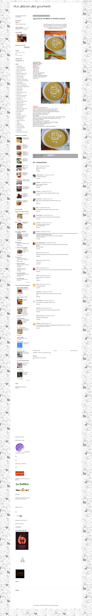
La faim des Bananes (21, 268)
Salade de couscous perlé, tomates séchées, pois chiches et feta (23, 259)
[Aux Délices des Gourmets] (16, 54)
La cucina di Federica (21, 327)
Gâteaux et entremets (21, 95)
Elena (37, 207)
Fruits (18, 93)
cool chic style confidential (22, 307)
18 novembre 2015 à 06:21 (45, 260)
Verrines (18, 130)
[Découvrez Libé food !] (16, 456)
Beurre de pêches (26, 213)
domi (37, 252)
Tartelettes (19, 124)
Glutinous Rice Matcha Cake (22, 338)
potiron (59, 24)
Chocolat (18, 82)
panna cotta (19, 105)
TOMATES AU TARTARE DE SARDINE (25, 173)
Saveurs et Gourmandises (22, 247)
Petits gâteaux (19, 110)
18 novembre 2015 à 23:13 (45, 284)
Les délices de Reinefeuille (22, 222)
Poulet (18, 114)
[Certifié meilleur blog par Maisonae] (22, 387)
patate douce (56, 27)
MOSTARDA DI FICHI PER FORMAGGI (25, 373)
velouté (54, 24)
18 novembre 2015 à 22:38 (44, 275)
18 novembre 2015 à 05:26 (44, 252)
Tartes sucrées (19, 126)
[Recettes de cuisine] (19, 475)
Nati (37, 267)
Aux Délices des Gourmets (20, 52)
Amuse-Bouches (20, 67)
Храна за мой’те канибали (22, 287)
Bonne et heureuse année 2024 (22, 279)
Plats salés (19, 111)
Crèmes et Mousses (20, 85)
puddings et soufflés (20, 115)
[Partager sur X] (51, 155)
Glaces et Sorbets (20, 96)
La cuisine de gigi (20, 278)
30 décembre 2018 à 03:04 (46, 323)
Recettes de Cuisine (21, 452)
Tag (17, 121)
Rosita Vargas (39, 215)
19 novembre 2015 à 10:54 (47, 291)
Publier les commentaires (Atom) (44, 352)
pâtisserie (18, 107)
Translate (25, 28)
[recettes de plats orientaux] (21, 520)
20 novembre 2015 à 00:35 (49, 315)
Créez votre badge (18, 55)
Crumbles (18, 88)
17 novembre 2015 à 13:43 (46, 191)
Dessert (18, 91)
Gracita (37, 231)
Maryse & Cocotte (40, 315)
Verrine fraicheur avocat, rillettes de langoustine (26, 235)
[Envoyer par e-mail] (48, 155)
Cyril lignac (19, 89)
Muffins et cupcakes (20, 104)
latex (49, 605)
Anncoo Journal (20, 337)
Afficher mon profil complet (20, 24)
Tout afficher (28, 380)
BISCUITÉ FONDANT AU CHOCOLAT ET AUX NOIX (25, 146)
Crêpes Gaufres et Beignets (22, 86)
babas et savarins (20, 69)
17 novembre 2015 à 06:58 (44, 166)
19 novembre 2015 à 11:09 (48, 300)
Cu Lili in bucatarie (21, 318)
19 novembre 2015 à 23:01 (46, 308)
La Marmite (19, 242)
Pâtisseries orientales (21, 108)
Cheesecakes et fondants (21, 80)
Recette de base (20, 117)
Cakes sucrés (19, 77)
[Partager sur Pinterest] (53, 155)
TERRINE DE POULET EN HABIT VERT (25, 159)
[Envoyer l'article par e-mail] (46, 155)
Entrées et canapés (20, 92)
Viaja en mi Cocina (21, 351)
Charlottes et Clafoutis (21, 79)
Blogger (56, 605)
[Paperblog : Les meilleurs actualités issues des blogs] (19, 516)
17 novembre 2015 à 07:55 (48, 175)
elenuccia (38, 191)
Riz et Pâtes (19, 118)
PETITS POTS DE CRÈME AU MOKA (26, 180)
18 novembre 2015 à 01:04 (50, 242)
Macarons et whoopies (21, 101)
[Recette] (17, 494)
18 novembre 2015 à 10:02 (43, 267)
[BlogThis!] (49, 155)
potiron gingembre (63, 25)
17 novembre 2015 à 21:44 (46, 222)
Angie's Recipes (39, 175)
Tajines (18, 123)
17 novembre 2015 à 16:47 (47, 198)
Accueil (55, 350)
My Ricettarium (39, 300)
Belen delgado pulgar (40, 242)
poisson (18, 113)
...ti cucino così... (20, 371)
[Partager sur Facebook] (52, 155)
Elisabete (38, 182)
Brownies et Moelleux (21, 73)
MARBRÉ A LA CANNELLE (25, 201)
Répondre (38, 170)
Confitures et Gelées (21, 83)
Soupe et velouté (20, 120)
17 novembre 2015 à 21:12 (47, 215)
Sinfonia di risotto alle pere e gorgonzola (26, 363)
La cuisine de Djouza (21, 273)
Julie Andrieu (19, 99)
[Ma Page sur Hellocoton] (20, 463)
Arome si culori (20, 341)
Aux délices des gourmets (31, 6)
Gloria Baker (38, 198)
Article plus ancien (73, 350)
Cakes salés (19, 76)
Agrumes (18, 66)
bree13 (37, 260)
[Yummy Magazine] (22, 566)
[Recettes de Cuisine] (19, 436)
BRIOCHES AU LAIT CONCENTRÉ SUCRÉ (25, 167)
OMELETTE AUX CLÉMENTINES (25, 138)
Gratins (18, 98)
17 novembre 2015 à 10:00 (46, 182)
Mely (37, 166)
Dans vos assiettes (21, 263)
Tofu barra (25, 223)
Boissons (18, 71)
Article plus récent (36, 350)
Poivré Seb (38, 308)
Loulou (37, 275)
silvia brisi (38, 222)
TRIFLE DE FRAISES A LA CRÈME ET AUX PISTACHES (25, 153)
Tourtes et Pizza (20, 127)
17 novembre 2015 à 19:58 (44, 207)
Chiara (37, 284)
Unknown (38, 323)
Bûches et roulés (20, 74)
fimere (18, 22)
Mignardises (19, 102)
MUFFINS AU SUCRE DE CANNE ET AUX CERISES (25, 195)
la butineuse (38, 291)
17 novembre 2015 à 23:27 (45, 231)
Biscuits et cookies (20, 70)
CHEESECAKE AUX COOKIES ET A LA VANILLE (26, 187)
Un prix (18, 129)
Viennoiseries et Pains (21, 132)
